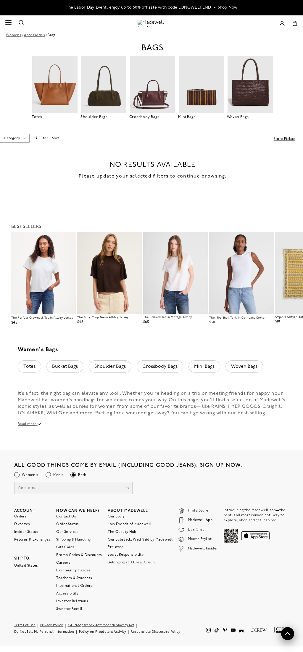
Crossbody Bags (160, 366)
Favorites (22, 524)
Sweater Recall (69, 609)
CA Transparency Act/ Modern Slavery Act (101, 625)
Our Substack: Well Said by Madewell (140, 539)
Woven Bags (244, 366)
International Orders (74, 586)
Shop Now (228, 7)
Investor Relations (72, 601)
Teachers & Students (74, 578)
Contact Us (66, 516)
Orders (20, 516)
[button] (69, 239)
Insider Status (26, 532)
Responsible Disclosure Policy (155, 632)
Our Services (67, 532)
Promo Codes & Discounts (79, 555)
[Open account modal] (282, 23)
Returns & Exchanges (32, 539)
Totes (29, 366)
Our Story (116, 516)
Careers (63, 563)
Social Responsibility (126, 555)
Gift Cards (65, 547)
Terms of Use (25, 625)
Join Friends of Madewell (130, 524)
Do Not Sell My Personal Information (44, 632)
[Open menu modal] (8, 23)
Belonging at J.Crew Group (131, 562)
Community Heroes (73, 570)
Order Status (67, 524)
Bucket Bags (65, 366)
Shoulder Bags (110, 366)
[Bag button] (295, 23)
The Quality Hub (122, 532)
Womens (13, 35)
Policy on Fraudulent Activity (102, 632)
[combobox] (14, 138)
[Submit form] (127, 488)
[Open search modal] (21, 23)
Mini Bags (204, 366)
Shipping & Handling (73, 539)
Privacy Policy (51, 625)
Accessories (34, 35)
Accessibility (67, 593)
